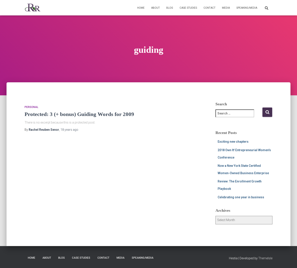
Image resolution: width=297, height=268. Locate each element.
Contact (209, 7)
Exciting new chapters (233, 141)
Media (226, 7)
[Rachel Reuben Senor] (32, 7)
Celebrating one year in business (241, 197)
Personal (31, 107)
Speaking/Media (246, 7)
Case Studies (188, 7)
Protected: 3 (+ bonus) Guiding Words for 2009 (79, 114)
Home (141, 7)
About (155, 7)
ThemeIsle (265, 258)
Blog (169, 7)
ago (69, 129)
